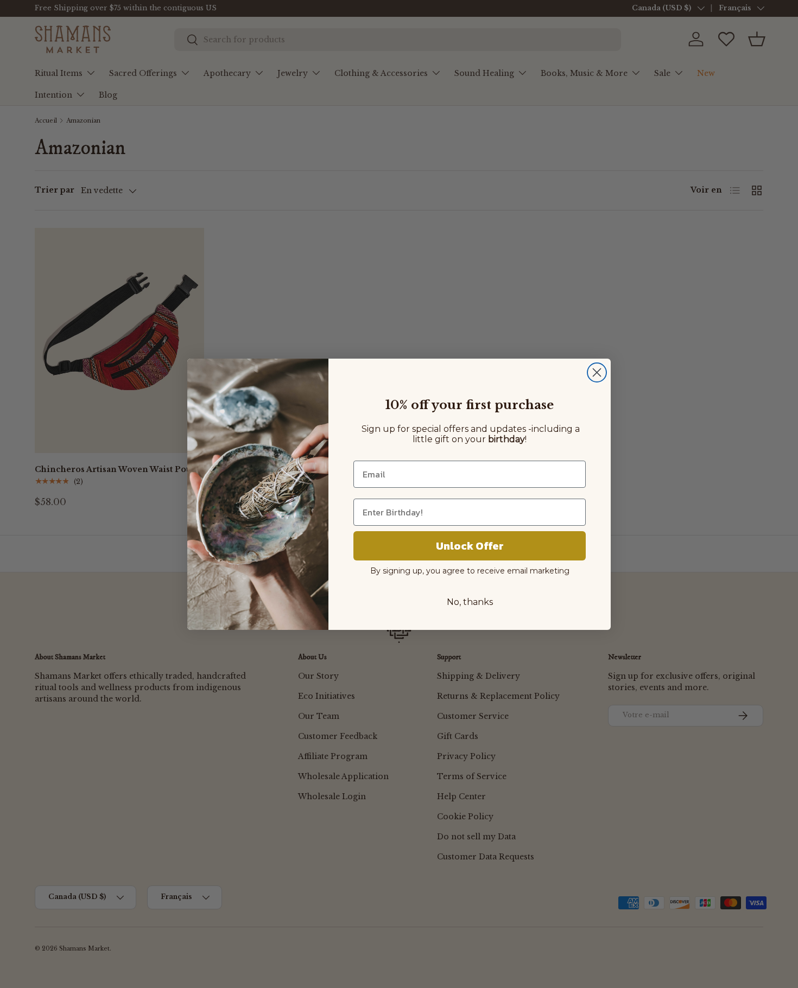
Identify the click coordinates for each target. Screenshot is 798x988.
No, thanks (470, 602)
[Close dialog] (596, 372)
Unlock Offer (470, 546)
